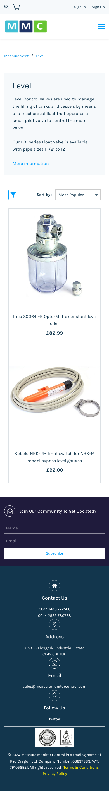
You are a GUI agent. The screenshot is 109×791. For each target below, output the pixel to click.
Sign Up (98, 7)
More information (31, 163)
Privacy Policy (55, 773)
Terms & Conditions (81, 767)
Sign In (80, 7)
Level (40, 56)
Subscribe (54, 553)
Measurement (16, 56)
